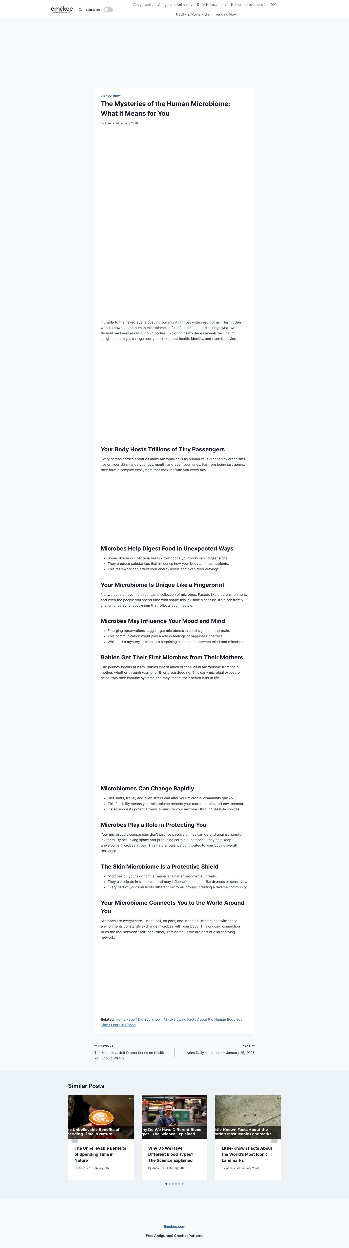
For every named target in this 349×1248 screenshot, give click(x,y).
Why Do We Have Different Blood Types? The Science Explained (170, 1154)
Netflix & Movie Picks (193, 14)
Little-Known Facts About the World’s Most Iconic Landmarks (247, 1154)
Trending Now (225, 14)
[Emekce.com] (62, 9)
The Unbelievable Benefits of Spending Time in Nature (100, 1154)
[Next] (274, 1137)
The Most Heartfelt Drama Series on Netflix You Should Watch (129, 1052)
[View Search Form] (80, 9)
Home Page (125, 1019)
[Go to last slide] (74, 1137)
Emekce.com (174, 1227)
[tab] (166, 1184)
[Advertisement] (174, 44)
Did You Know (111, 95)
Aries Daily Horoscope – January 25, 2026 (221, 1049)
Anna (108, 123)
